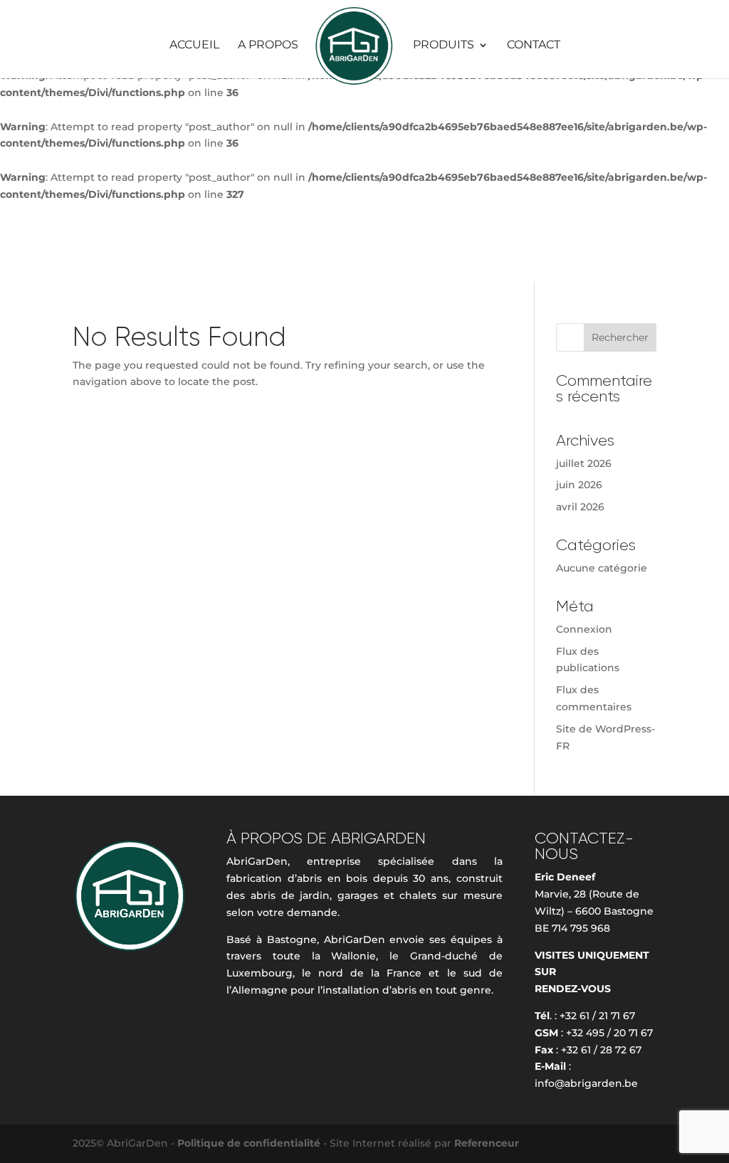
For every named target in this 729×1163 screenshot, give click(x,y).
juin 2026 (579, 484)
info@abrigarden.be (586, 1083)
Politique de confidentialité (250, 1143)
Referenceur (486, 1143)
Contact (533, 45)
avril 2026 (580, 506)
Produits (443, 45)
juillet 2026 (584, 463)
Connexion (584, 629)
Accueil (194, 45)
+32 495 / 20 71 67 (609, 1032)
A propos (268, 45)
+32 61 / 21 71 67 (597, 1015)
